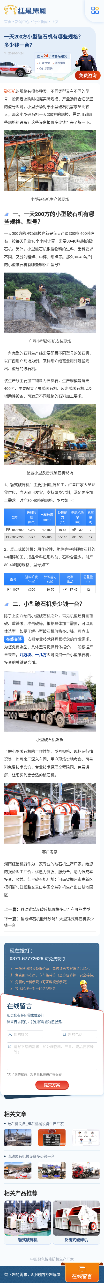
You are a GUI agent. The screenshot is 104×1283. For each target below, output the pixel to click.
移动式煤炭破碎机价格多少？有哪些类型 (55, 909)
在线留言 (82, 1276)
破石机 (10, 91)
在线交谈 (14, 639)
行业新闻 (40, 21)
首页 (7, 21)
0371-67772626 (26, 958)
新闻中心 (22, 21)
